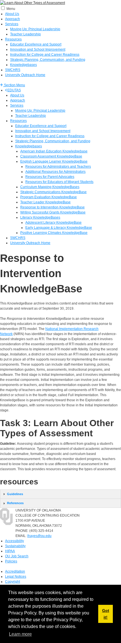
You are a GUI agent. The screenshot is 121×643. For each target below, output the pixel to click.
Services (11, 24)
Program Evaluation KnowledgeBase (48, 197)
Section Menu (14, 85)
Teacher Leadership (25, 34)
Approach (12, 19)
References (15, 503)
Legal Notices (15, 577)
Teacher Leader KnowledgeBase (45, 202)
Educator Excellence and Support (35, 44)
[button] (12, 85)
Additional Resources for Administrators (55, 172)
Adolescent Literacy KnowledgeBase (53, 223)
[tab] (60, 494)
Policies (11, 561)
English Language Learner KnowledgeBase (54, 161)
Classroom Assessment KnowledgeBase (51, 156)
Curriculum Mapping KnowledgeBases (49, 187)
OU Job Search (16, 556)
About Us (12, 14)
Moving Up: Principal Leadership (35, 29)
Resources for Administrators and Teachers (58, 167)
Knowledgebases (23, 65)
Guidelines (15, 494)
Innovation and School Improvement (37, 49)
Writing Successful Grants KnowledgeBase (53, 212)
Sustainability (15, 546)
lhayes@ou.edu (39, 536)
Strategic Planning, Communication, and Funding (47, 60)
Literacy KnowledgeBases (40, 217)
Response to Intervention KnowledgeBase (52, 207)
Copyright (12, 582)
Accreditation (15, 571)
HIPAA (10, 551)
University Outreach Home (25, 75)
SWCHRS (12, 70)
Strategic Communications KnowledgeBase (53, 192)
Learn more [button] (20, 634)
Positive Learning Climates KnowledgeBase (54, 233)
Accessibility (14, 541)
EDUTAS (14, 90)
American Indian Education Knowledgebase (54, 151)
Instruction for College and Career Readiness (44, 55)
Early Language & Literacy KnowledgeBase (58, 228)
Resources (13, 39)
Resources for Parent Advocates (49, 177)
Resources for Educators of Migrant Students (59, 182)
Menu (10, 9)
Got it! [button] (105, 614)
